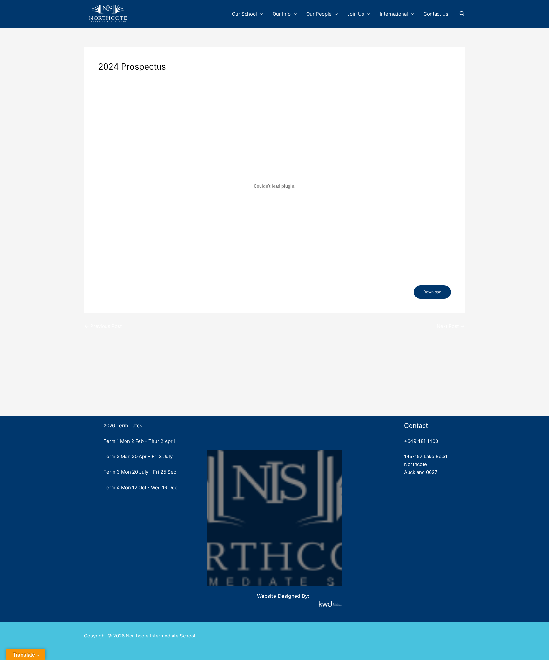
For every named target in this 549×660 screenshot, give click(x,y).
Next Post (450, 326)
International (394, 14)
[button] (462, 14)
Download (432, 292)
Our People (319, 14)
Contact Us (436, 14)
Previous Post (103, 326)
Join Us (355, 14)
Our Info (282, 14)
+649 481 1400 (421, 441)
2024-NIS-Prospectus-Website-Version (133, 291)
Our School (244, 14)
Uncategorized (117, 78)
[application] (260, 14)
